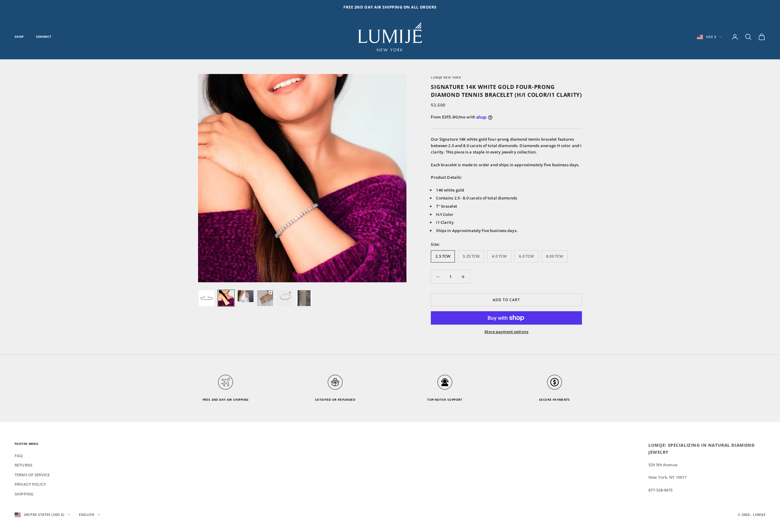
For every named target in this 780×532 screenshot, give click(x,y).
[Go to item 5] (284, 298)
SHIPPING (24, 494)
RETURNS (23, 465)
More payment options (506, 331)
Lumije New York (446, 77)
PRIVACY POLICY (30, 484)
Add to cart (506, 299)
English (86, 514)
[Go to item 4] (265, 298)
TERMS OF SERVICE (32, 474)
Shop (19, 37)
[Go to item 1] (206, 298)
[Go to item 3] (245, 296)
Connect (43, 37)
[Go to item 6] (304, 298)
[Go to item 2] (226, 298)
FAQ (19, 455)
